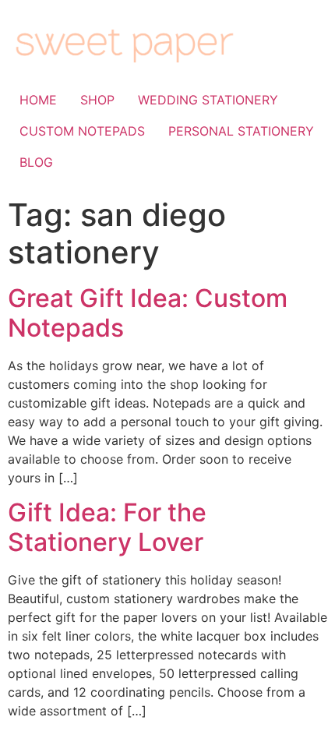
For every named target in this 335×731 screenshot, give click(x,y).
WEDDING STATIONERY (208, 100)
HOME (38, 100)
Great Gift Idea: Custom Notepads (147, 313)
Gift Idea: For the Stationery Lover (107, 527)
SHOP (97, 100)
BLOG (36, 162)
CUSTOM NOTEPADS (82, 131)
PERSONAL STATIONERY (241, 131)
